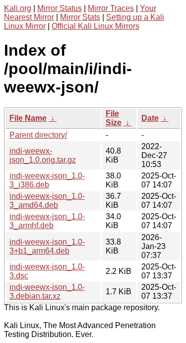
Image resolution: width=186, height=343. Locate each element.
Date (150, 118)
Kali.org (17, 8)
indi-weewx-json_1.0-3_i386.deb (47, 180)
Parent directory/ (38, 135)
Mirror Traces (111, 8)
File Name (28, 118)
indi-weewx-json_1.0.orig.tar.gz (42, 155)
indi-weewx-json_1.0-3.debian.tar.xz (47, 291)
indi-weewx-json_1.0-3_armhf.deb (47, 221)
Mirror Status (59, 8)
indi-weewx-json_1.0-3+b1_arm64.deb (47, 246)
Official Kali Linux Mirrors (95, 26)
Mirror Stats (80, 17)
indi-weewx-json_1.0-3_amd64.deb (47, 200)
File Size (114, 118)
